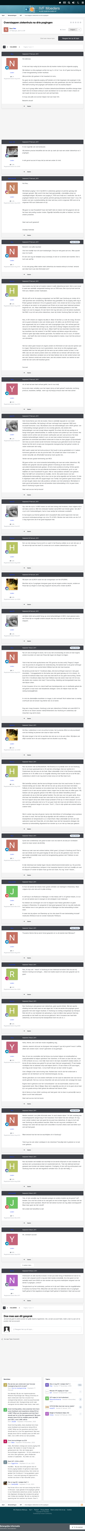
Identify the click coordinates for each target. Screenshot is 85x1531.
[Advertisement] (26, 125)
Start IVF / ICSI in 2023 (16, 1461)
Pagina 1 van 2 (28, 47)
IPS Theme (16, 1510)
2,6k (12, 438)
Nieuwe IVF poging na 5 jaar (59, 1391)
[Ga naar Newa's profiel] (12, 1280)
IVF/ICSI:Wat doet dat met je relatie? (62, 1406)
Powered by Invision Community (42, 1513)
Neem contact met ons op (57, 1510)
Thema (36, 1510)
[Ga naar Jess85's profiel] (5, 1410)
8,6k (12, 597)
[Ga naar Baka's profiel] (5, 1441)
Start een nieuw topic (47, 38)
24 (13, 76)
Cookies (69, 1510)
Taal (30, 1510)
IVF (24, 31)
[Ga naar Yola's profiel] (12, 389)
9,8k (12, 304)
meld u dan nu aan (69, 1319)
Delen (63, 29)
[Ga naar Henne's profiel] (12, 291)
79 (13, 904)
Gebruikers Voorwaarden (8, 1528)
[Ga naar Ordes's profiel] (47, 1414)
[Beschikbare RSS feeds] (82, 1505)
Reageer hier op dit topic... (24, 1329)
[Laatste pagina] (19, 47)
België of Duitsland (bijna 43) (59, 1413)
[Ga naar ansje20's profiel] (47, 1407)
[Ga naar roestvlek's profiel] (12, 974)
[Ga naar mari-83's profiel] (12, 151)
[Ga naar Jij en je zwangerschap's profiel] (5, 1385)
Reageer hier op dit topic (70, 38)
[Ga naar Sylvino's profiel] (12, 584)
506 (12, 402)
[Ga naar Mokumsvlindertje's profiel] (47, 1398)
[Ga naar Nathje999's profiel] (5, 1483)
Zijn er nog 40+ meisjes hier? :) (18, 1482)
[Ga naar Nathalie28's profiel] (12, 188)
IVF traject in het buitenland (59, 1397)
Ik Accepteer (78, 1527)
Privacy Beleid (45, 1510)
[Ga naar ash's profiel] (47, 1391)
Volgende (13, 47)
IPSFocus (24, 1510)
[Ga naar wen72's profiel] (12, 425)
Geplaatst (26, 1421)
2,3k (12, 201)
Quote (29, 106)
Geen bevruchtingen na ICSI (17, 1440)
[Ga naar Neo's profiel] (6, 29)
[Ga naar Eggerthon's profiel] (5, 1462)
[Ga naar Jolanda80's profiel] (12, 891)
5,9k (12, 164)
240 (12, 987)
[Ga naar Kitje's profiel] (47, 1385)
